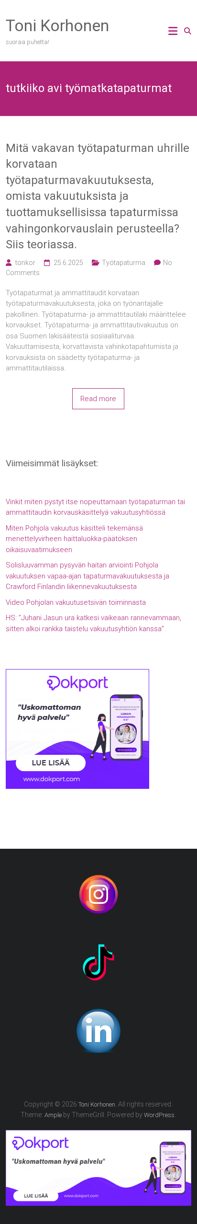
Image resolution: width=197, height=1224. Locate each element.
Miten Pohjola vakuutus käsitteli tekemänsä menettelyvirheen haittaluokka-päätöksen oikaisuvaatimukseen (74, 539)
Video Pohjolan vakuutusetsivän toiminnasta (76, 602)
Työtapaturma (123, 262)
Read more (98, 398)
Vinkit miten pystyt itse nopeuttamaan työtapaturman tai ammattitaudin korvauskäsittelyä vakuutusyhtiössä (95, 507)
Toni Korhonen (57, 25)
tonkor (25, 262)
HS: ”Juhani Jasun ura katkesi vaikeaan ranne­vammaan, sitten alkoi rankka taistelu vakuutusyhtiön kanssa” (93, 623)
